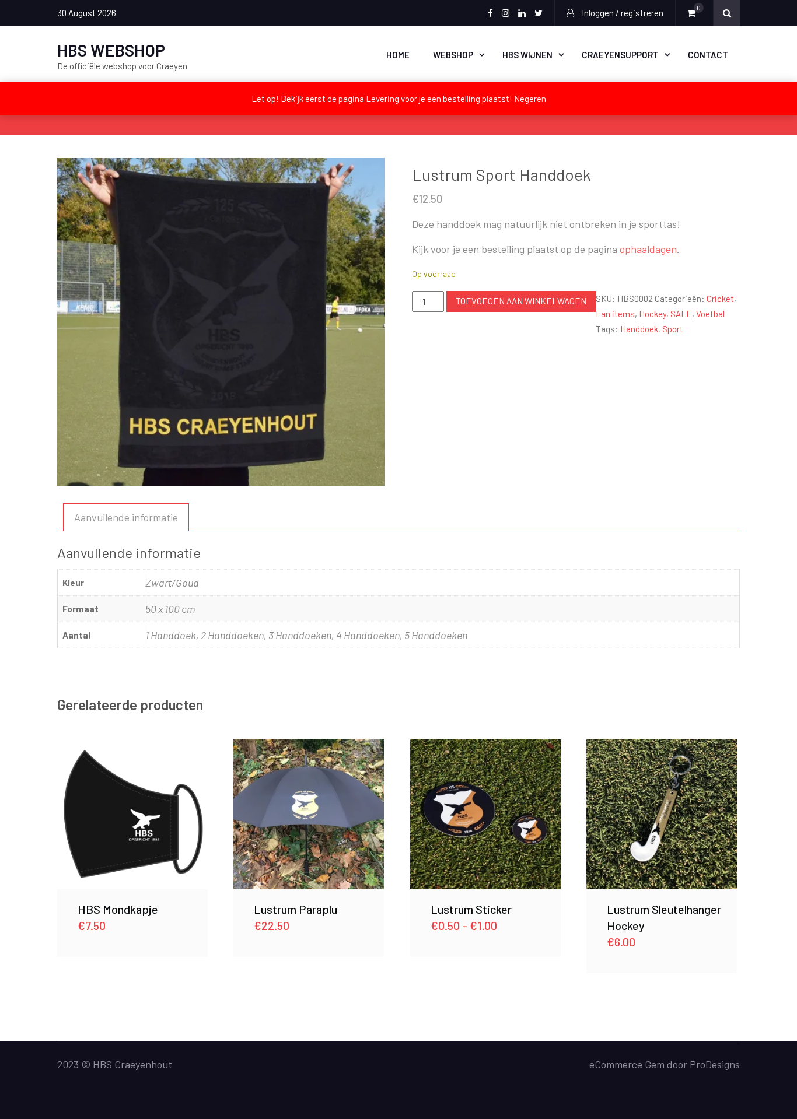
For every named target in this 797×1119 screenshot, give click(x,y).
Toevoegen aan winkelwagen (521, 301)
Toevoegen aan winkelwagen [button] (308, 813)
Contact (708, 55)
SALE (681, 313)
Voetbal (710, 313)
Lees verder (132, 814)
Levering (382, 98)
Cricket (720, 298)
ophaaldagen (648, 249)
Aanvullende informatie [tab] (126, 517)
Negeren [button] (530, 98)
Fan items (615, 313)
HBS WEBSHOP (111, 50)
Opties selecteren (485, 814)
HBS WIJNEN (527, 55)
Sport (672, 329)
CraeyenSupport (620, 55)
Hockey (652, 313)
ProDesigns (715, 1064)
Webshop (453, 55)
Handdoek (639, 329)
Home (398, 55)
